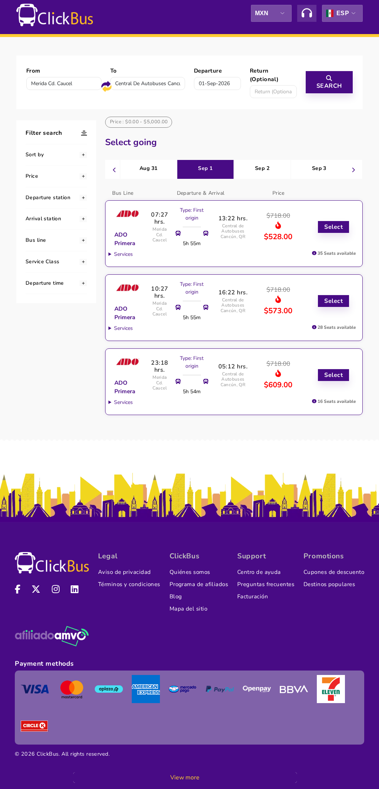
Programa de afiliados (199, 584)
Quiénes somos (190, 572)
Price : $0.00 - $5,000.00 (139, 121)
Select (333, 227)
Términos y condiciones (129, 584)
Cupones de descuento (333, 572)
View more (184, 777)
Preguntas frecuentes (265, 584)
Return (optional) (264, 75)
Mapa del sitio (188, 608)
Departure (208, 70)
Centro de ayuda (259, 572)
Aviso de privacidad (124, 572)
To (113, 70)
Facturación (252, 596)
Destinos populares (329, 584)
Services (123, 254)
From (33, 70)
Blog (176, 596)
